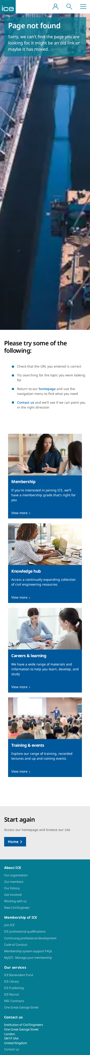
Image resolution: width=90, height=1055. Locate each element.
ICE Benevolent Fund (18, 975)
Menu (83, 6)
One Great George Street (21, 1007)
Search (69, 6)
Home (13, 841)
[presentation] (45, 476)
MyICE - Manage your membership (28, 957)
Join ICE (9, 925)
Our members (13, 882)
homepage (47, 389)
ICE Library (11, 981)
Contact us (25, 402)
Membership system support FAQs (28, 951)
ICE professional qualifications (24, 931)
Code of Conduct (15, 945)
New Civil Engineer (17, 907)
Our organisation (16, 875)
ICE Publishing (14, 988)
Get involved (13, 895)
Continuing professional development (30, 938)
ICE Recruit (11, 994)
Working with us (15, 901)
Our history (12, 888)
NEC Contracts (14, 1001)
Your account (55, 6)
